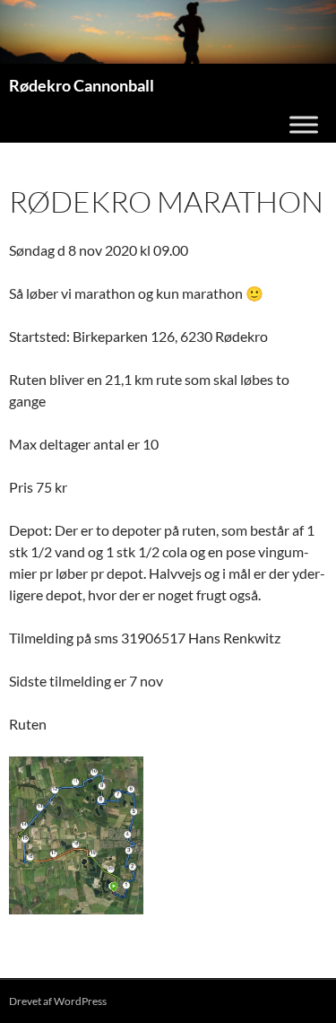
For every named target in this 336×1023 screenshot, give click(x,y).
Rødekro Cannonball (81, 85)
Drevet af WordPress (58, 1001)
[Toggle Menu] (303, 125)
